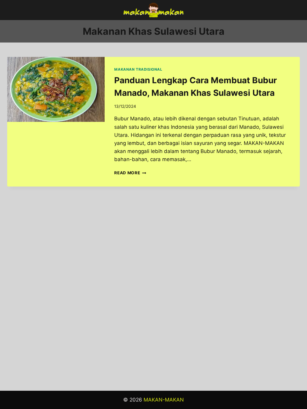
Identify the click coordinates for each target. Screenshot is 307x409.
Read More (130, 172)
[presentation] (56, 89)
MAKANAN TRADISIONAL (138, 69)
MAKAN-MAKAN (164, 400)
